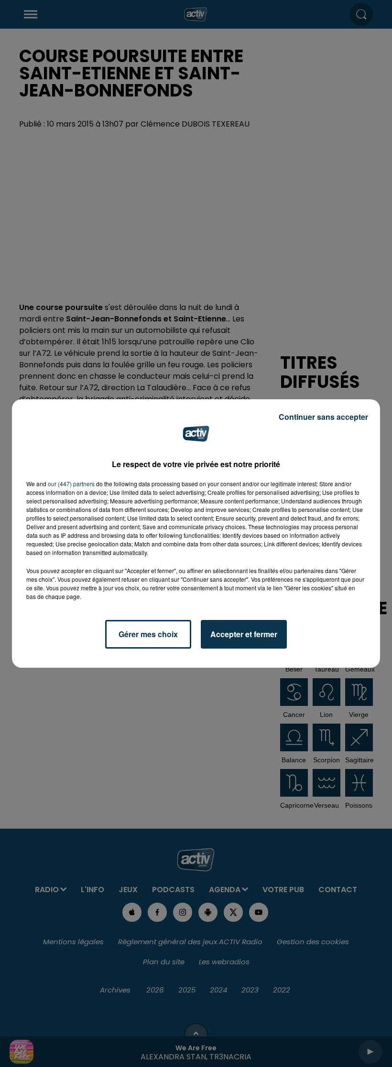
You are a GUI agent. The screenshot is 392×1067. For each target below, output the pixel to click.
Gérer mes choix (148, 634)
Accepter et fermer (243, 634)
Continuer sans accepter (323, 416)
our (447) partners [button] (71, 484)
